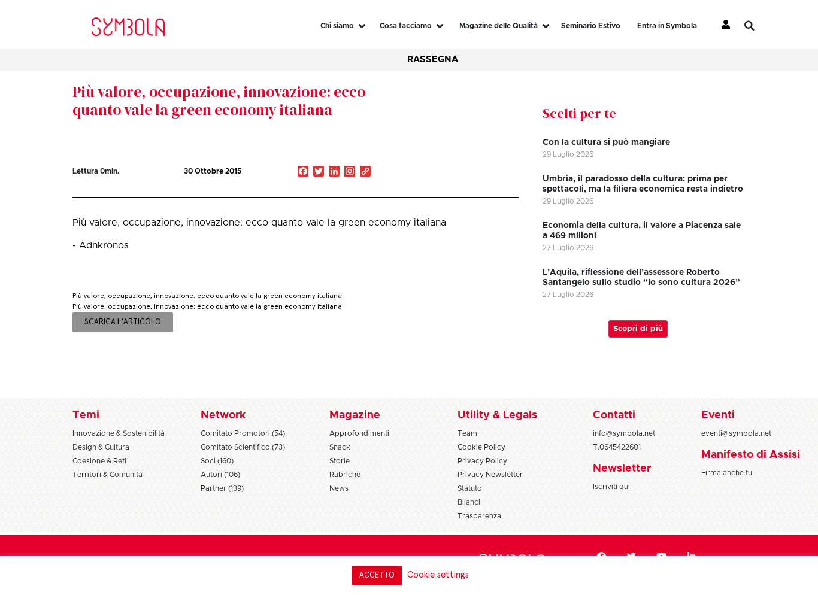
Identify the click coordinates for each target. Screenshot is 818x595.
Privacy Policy (482, 461)
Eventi (718, 415)
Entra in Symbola (667, 25)
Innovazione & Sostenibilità (118, 433)
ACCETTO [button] (377, 575)
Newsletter (622, 468)
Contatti (614, 415)
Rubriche (344, 474)
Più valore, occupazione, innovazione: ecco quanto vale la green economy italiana (218, 100)
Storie (339, 461)
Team (467, 433)
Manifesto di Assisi (750, 455)
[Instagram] (350, 172)
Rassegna (432, 59)
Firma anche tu (726, 472)
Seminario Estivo (590, 25)
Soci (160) (217, 461)
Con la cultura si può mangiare (606, 142)
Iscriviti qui (611, 486)
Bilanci (469, 502)
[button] (758, 26)
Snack (339, 447)
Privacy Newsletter (490, 474)
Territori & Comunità (107, 474)
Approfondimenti (359, 433)
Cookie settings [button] (438, 574)
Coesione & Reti (99, 461)
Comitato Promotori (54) (243, 433)
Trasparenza (479, 516)
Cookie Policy (481, 447)
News (339, 488)
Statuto (470, 488)
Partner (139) (222, 488)
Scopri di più (638, 329)
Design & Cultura (100, 447)
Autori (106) (220, 474)
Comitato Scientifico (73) (243, 447)
